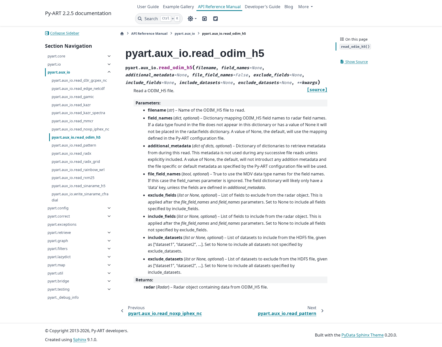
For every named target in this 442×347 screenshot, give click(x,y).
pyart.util (55, 273)
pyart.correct (59, 216)
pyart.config (58, 208)
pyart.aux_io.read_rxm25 (73, 177)
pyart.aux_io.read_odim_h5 (76, 137)
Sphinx (79, 339)
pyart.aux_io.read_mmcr (72, 120)
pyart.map (56, 264)
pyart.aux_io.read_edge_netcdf (78, 88)
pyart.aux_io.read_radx (71, 153)
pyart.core (56, 56)
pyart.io (54, 64)
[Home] (122, 33)
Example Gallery (178, 6)
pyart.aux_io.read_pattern (74, 145)
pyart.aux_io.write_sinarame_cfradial (80, 197)
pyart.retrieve (59, 232)
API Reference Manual (219, 6)
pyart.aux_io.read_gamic (73, 96)
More (304, 6)
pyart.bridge (58, 281)
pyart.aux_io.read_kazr (71, 104)
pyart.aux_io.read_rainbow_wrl (78, 169)
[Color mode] (192, 18)
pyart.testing (59, 289)
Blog (288, 6)
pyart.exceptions (62, 224)
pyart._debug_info (63, 297)
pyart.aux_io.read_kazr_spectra (78, 112)
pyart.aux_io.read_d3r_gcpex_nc (79, 80)
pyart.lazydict (59, 256)
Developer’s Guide (262, 6)
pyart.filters (58, 248)
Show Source (356, 61)
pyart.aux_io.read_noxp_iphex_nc (80, 129)
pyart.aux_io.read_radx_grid (76, 161)
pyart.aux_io (59, 72)
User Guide (148, 6)
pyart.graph (58, 240)
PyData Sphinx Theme (362, 335)
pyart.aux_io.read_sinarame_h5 (78, 185)
